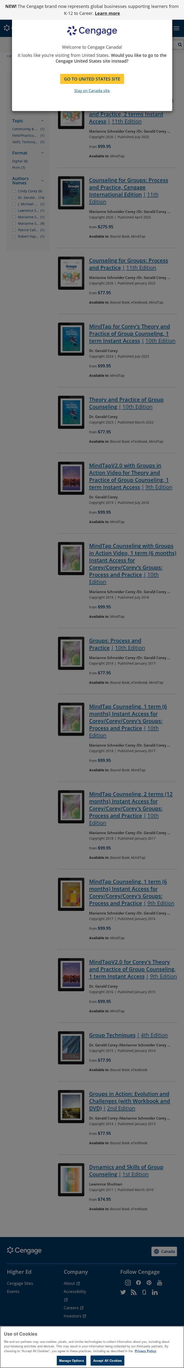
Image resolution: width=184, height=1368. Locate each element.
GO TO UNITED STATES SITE (92, 79)
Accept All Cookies (107, 1360)
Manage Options (71, 1360)
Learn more (107, 13)
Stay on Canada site (92, 90)
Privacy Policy (145, 1351)
